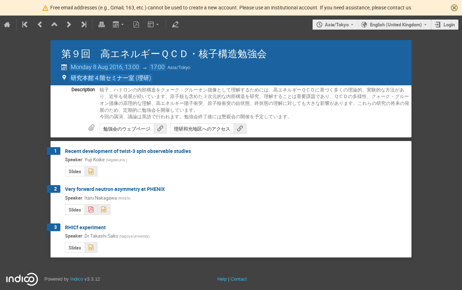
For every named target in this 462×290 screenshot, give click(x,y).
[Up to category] (54, 25)
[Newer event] (69, 25)
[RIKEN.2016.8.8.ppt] (90, 171)
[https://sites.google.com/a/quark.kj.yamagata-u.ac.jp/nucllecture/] (160, 128)
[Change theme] (154, 25)
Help (222, 279)
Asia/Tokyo (337, 24)
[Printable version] (101, 25)
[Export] (119, 25)
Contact (239, 279)
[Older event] (40, 25)
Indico (76, 279)
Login (449, 24)
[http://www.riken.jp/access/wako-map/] (240, 128)
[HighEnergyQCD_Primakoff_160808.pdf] (90, 209)
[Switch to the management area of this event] (175, 25)
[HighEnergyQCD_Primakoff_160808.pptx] (103, 209)
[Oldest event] (25, 25)
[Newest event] (83, 25)
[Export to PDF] (136, 25)
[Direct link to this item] (196, 151)
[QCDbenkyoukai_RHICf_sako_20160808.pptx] (90, 247)
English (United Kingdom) (396, 24)
